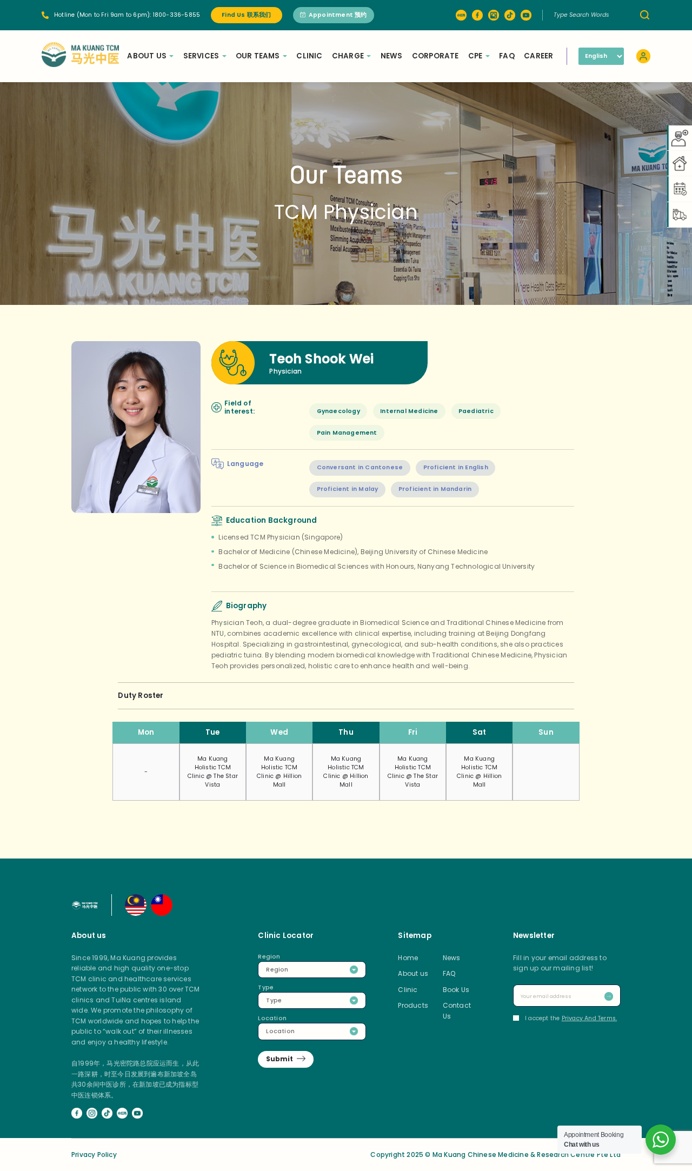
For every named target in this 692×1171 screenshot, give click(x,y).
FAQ (507, 56)
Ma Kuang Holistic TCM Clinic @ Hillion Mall (279, 772)
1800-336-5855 (177, 15)
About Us (147, 56)
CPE (475, 56)
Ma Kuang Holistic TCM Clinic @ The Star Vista (213, 772)
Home (408, 957)
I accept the (571, 1018)
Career (538, 56)
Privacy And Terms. (589, 1018)
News (392, 56)
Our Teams (258, 56)
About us (413, 973)
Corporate (435, 56)
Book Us (456, 989)
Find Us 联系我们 (246, 15)
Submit (279, 1058)
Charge (348, 56)
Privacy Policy (94, 1154)
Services (201, 56)
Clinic (309, 56)
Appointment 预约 (338, 15)
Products (413, 1005)
